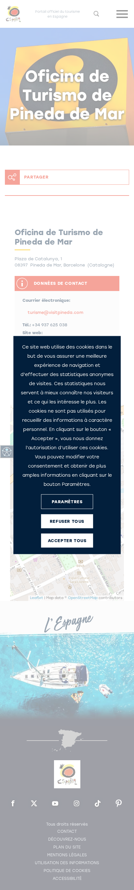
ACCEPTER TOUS (67, 540)
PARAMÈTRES (67, 501)
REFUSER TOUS (67, 521)
